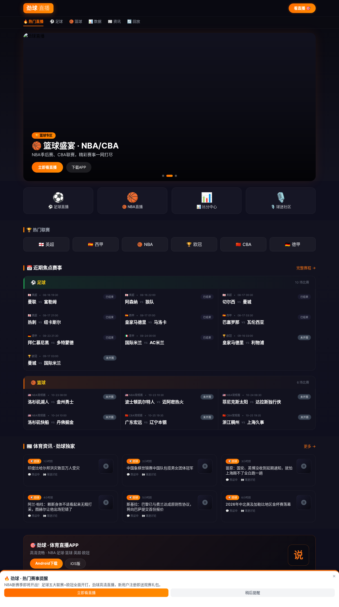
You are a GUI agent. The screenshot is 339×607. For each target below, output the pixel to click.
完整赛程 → (306, 268)
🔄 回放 (133, 21)
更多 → (310, 446)
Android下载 (46, 563)
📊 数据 (94, 21)
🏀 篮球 (75, 21)
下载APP (79, 167)
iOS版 (75, 563)
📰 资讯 (114, 21)
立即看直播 (47, 167)
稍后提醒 (252, 592)
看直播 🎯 (302, 8)
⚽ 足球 (56, 21)
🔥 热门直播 (33, 21)
